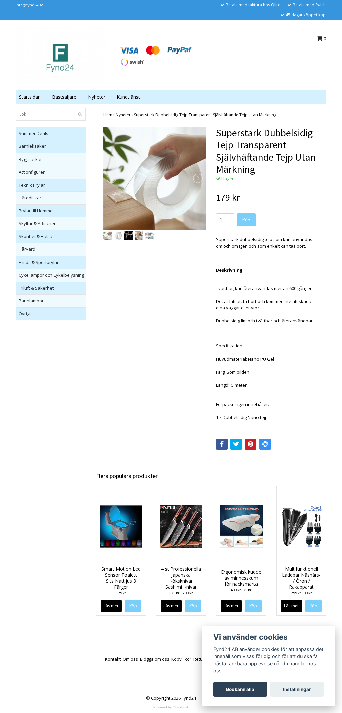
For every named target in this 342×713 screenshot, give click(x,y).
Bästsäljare (64, 97)
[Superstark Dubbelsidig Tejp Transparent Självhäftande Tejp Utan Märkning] (154, 178)
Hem (107, 115)
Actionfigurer (32, 172)
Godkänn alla (240, 689)
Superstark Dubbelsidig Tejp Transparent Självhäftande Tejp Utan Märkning (205, 115)
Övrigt (25, 314)
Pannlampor (31, 301)
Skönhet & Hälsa (35, 236)
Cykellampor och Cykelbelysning (51, 275)
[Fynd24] (60, 56)
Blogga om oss (154, 659)
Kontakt (113, 659)
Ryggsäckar (30, 159)
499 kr (241, 589)
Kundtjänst (128, 97)
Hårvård (27, 249)
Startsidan (30, 97)
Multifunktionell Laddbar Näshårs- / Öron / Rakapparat (301, 578)
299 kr (301, 592)
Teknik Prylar (32, 185)
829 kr (181, 592)
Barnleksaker (32, 146)
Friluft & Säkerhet (36, 288)
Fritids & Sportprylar (39, 262)
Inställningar (297, 689)
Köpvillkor (181, 659)
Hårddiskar (30, 198)
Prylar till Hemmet (36, 211)
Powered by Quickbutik (171, 707)
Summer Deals (33, 133)
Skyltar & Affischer (37, 223)
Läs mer (111, 606)
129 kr (121, 592)
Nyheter (96, 97)
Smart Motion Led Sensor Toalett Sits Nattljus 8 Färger (121, 578)
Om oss (130, 659)
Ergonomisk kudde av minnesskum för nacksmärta (241, 578)
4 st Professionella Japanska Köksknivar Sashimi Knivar (181, 578)
